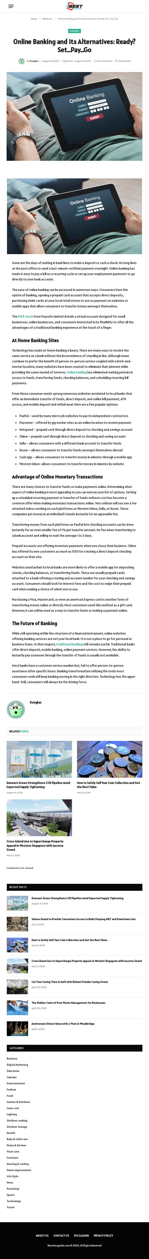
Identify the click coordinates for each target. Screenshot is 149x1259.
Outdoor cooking (17, 1120)
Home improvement (19, 1170)
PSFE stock (25, 316)
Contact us (61, 1235)
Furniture (12, 1157)
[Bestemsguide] (74, 6)
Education (13, 1071)
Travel (10, 1207)
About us (42, 1235)
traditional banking (69, 644)
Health (11, 1133)
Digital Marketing (17, 1064)
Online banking (77, 372)
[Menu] (11, 6)
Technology (14, 1201)
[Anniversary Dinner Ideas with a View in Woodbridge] (17, 1028)
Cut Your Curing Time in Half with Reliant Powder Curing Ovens (70, 982)
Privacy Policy (103, 1235)
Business (74, 31)
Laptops (11, 1077)
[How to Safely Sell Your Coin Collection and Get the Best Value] (109, 759)
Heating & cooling (18, 1164)
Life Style (12, 1176)
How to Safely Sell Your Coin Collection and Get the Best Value (108, 785)
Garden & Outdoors (18, 1102)
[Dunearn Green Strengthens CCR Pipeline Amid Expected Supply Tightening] (39, 759)
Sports (11, 1195)
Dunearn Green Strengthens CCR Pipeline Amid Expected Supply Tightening (38, 785)
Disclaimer (81, 1235)
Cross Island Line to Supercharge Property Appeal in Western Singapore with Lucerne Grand (35, 845)
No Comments (105, 60)
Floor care (13, 1151)
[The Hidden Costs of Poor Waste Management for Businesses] (17, 1007)
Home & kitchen (16, 1145)
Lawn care (13, 1108)
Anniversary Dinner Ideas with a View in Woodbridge (63, 1023)
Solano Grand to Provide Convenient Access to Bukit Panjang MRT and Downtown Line (84, 919)
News (10, 1182)
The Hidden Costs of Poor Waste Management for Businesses (68, 1002)
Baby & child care (17, 1139)
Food (10, 1095)
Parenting (13, 1188)
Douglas (34, 60)
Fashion (11, 1089)
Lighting (12, 1114)
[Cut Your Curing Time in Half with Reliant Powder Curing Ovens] (17, 987)
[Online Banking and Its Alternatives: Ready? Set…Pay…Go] (74, 116)
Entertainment (16, 1083)
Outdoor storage (17, 1126)
